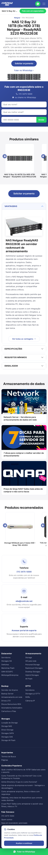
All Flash (28, 679)
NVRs (27, 697)
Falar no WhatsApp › (24, 70)
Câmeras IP (30, 701)
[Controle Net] (7, 3)
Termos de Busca (8, 756)
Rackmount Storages (34, 668)
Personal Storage (32, 664)
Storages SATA (7, 733)
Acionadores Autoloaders (11, 708)
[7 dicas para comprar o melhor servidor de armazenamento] (24, 437)
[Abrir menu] (44, 3)
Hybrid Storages (32, 675)
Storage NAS (6, 726)
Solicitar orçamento (24, 63)
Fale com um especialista (33, 11)
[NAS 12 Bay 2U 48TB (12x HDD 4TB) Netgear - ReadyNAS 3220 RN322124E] (19, 158)
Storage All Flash (8, 740)
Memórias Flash (7, 668)
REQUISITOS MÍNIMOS (16, 357)
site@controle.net (24, 601)
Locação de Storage (9, 723)
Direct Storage (7, 730)
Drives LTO (5, 701)
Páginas (4, 760)
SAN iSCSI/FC (7, 672)
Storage (28, 657)
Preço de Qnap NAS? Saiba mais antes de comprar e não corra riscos (23, 490)
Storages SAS (7, 737)
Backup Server (7, 694)
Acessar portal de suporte (24, 630)
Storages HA (6, 661)
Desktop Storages (32, 672)
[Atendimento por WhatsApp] (37, 3)
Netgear (17, 18)
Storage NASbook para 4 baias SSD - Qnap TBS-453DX (20, 544)
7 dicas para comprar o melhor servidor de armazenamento (24, 454)
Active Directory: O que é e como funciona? (19, 782)
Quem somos (6, 819)
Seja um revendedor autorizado (14, 823)
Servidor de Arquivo (9, 690)
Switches (5, 664)
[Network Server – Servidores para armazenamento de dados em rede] (24, 401)
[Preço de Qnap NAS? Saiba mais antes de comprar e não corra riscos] (24, 473)
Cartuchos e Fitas (8, 711)
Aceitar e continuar (24, 843)
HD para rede (30, 661)
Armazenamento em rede (11, 697)
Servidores (5, 657)
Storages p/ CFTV (32, 694)
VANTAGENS (11, 206)
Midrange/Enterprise (9, 675)
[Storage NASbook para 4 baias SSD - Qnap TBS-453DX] (20, 526)
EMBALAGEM (11, 366)
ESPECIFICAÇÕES (13, 349)
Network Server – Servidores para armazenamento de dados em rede (20, 418)
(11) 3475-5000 (24, 572)
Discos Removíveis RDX (11, 704)
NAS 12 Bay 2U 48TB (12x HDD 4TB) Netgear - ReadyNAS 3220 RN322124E (19, 175)
